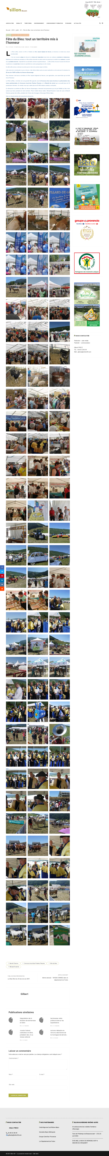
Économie (68, 23)
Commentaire (14, 1058)
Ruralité (19, 23)
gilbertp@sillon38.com (14, 1135)
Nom (11, 1074)
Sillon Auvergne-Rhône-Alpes (86, 1122)
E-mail (41, 1074)
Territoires (28, 23)
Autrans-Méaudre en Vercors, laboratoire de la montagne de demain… (58, 1033)
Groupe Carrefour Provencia (47, 1137)
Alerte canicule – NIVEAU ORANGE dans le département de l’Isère (55, 979)
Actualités (77, 23)
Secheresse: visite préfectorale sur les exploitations (57, 1020)
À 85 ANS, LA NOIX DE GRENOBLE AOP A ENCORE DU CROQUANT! (85, 1142)
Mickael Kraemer (14, 967)
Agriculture (10, 23)
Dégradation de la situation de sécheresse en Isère (28, 1020)
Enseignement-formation (55, 23)
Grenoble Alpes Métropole (47, 1132)
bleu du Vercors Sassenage (20, 35)
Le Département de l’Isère (47, 1141)
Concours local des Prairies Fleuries (34, 963)
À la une (8, 35)
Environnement (39, 23)
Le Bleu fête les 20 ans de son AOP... (19, 979)
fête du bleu (53, 963)
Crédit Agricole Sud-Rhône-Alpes (49, 1127)
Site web (11, 1085)
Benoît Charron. (14, 963)
